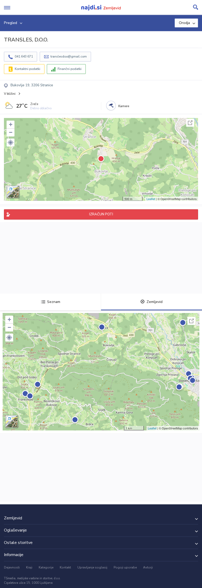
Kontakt (65, 567)
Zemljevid (155, 301)
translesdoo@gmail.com (68, 56)
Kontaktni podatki (27, 69)
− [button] (10, 132)
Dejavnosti (12, 567)
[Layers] (13, 192)
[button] (10, 142)
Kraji (29, 567)
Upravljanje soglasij (92, 567)
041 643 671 (24, 56)
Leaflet (151, 199)
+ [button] (10, 124)
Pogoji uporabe (125, 567)
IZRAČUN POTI (101, 214)
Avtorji (148, 567)
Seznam (53, 301)
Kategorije (46, 567)
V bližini (10, 94)
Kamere (123, 106)
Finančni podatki (70, 69)
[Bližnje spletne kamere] (111, 105)
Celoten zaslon (190, 123)
